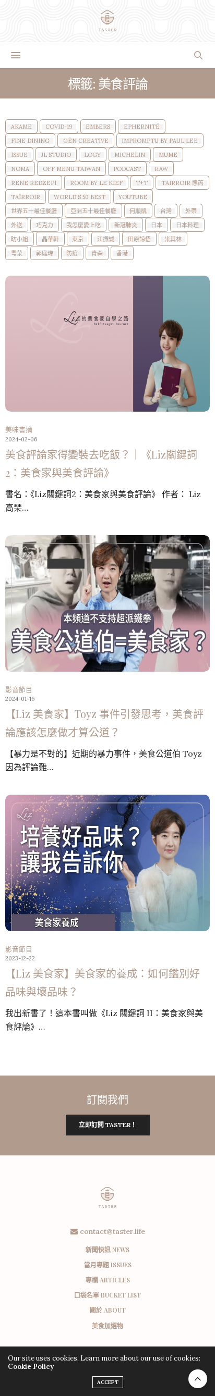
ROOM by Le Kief (96, 183)
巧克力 (44, 225)
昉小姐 (19, 239)
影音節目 (18, 689)
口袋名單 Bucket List (107, 1295)
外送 (16, 225)
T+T (142, 183)
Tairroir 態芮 (182, 183)
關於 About (108, 1310)
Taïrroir (25, 197)
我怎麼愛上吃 (83, 225)
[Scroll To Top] (197, 1378)
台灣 (166, 211)
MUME (168, 155)
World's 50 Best (79, 197)
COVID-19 (59, 127)
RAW (161, 169)
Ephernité (142, 127)
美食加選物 (107, 1325)
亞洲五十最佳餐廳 (93, 211)
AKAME (21, 127)
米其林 (173, 239)
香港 (122, 253)
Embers (98, 127)
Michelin (129, 155)
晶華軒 (50, 239)
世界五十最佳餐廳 (34, 211)
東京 (77, 239)
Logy (92, 155)
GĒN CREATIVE (86, 141)
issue (19, 155)
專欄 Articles (108, 1280)
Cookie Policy (31, 1366)
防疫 (72, 253)
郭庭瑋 (44, 253)
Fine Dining (30, 141)
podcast (127, 169)
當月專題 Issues (108, 1265)
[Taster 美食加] (108, 20)
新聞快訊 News (107, 1249)
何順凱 (138, 211)
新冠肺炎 (125, 225)
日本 (156, 225)
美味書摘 (18, 429)
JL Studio (56, 155)
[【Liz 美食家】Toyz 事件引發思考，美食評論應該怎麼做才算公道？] (107, 603)
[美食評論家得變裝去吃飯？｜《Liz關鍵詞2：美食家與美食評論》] (107, 344)
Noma (20, 169)
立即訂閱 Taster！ (108, 1125)
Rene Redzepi (33, 183)
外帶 (191, 211)
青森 (97, 253)
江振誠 (105, 239)
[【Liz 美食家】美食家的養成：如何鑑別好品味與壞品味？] (107, 863)
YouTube (132, 197)
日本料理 (187, 225)
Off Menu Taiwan (71, 169)
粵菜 (16, 253)
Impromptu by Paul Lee (160, 141)
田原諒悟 (139, 239)
